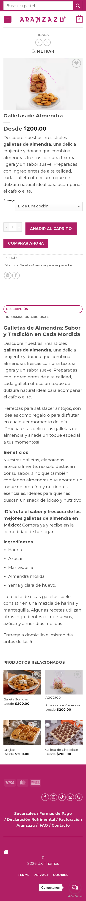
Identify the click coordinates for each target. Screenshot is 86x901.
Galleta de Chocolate (61, 749)
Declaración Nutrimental (31, 819)
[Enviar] (78, 5)
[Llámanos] (79, 797)
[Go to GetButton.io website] (75, 896)
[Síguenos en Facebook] (45, 797)
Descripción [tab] (17, 309)
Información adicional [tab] (27, 317)
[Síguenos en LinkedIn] (6, 852)
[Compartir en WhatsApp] (7, 275)
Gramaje (9, 200)
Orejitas (9, 749)
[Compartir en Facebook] (16, 275)
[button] (7, 19)
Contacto (61, 825)
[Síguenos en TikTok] (62, 797)
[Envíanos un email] (70, 797)
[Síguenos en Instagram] (53, 797)
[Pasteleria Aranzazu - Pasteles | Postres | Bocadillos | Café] (43, 19)
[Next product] (38, 42)
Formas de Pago (55, 813)
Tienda (43, 34)
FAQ (44, 825)
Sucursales (25, 813)
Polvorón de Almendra (62, 705)
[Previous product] (47, 42)
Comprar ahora (26, 243)
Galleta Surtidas (15, 699)
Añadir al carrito (51, 229)
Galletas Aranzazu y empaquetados (46, 265)
